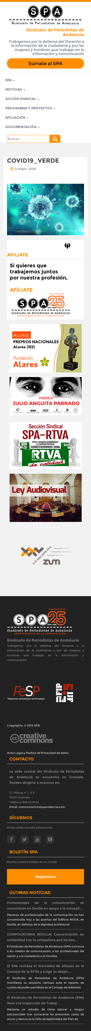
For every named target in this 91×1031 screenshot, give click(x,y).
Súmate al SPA (45, 63)
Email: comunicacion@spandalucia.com (37, 807)
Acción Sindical (21, 99)
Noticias (14, 89)
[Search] (55, 139)
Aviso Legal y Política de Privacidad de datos (38, 753)
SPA (9, 80)
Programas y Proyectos (29, 108)
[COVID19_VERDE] (45, 209)
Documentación (21, 127)
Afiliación (15, 117)
